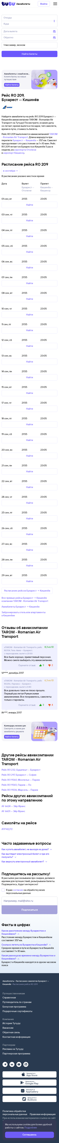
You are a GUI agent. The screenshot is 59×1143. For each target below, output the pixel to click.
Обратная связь (11, 1032)
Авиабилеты (8, 981)
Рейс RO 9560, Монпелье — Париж (21, 779)
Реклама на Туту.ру (13, 1048)
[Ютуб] (18, 1063)
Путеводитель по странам (17, 1002)
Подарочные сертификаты (17, 1011)
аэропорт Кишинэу (13, 152)
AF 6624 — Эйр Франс (13, 806)
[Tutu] (8, 4)
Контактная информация (16, 1036)
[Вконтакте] (11, 1063)
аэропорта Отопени (25, 149)
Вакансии (8, 1027)
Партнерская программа (16, 1053)
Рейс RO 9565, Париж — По (16, 784)
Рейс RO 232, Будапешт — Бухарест (21, 769)
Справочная (9, 997)
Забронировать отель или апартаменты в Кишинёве (23, 614)
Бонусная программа (14, 1006)
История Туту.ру (11, 1023)
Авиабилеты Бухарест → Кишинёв (20, 606)
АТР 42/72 (7, 829)
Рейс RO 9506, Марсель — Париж (20, 789)
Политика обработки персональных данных (15, 1113)
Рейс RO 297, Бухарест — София (19, 774)
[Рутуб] (25, 1063)
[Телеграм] (5, 1063)
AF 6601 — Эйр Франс (13, 811)
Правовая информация (43, 1114)
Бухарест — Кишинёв (24, 140)
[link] (12, 85)
